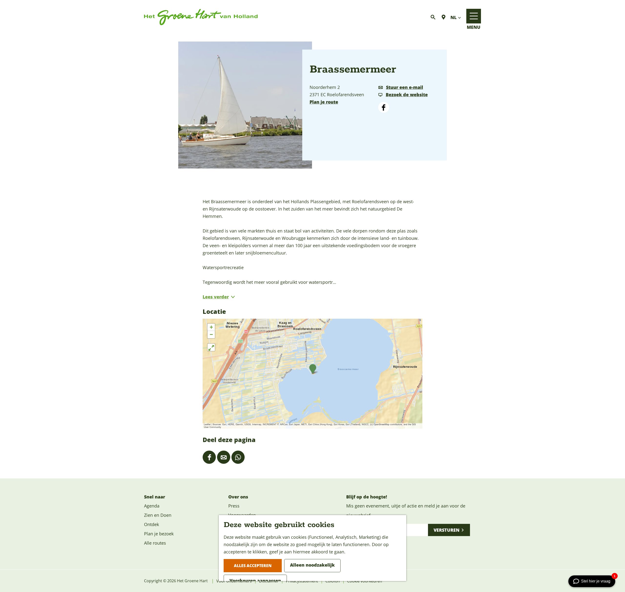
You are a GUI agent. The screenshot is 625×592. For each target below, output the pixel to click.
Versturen (446, 530)
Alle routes (155, 543)
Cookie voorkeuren (364, 581)
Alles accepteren (252, 565)
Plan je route (324, 102)
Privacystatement (302, 581)
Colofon (332, 581)
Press (234, 506)
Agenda (151, 506)
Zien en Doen (157, 515)
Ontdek (151, 524)
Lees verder (216, 297)
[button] (312, 368)
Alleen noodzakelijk (312, 565)
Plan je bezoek (159, 534)
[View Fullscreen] (211, 347)
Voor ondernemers (234, 581)
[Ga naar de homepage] (201, 17)
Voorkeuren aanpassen (255, 580)
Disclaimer (269, 581)
